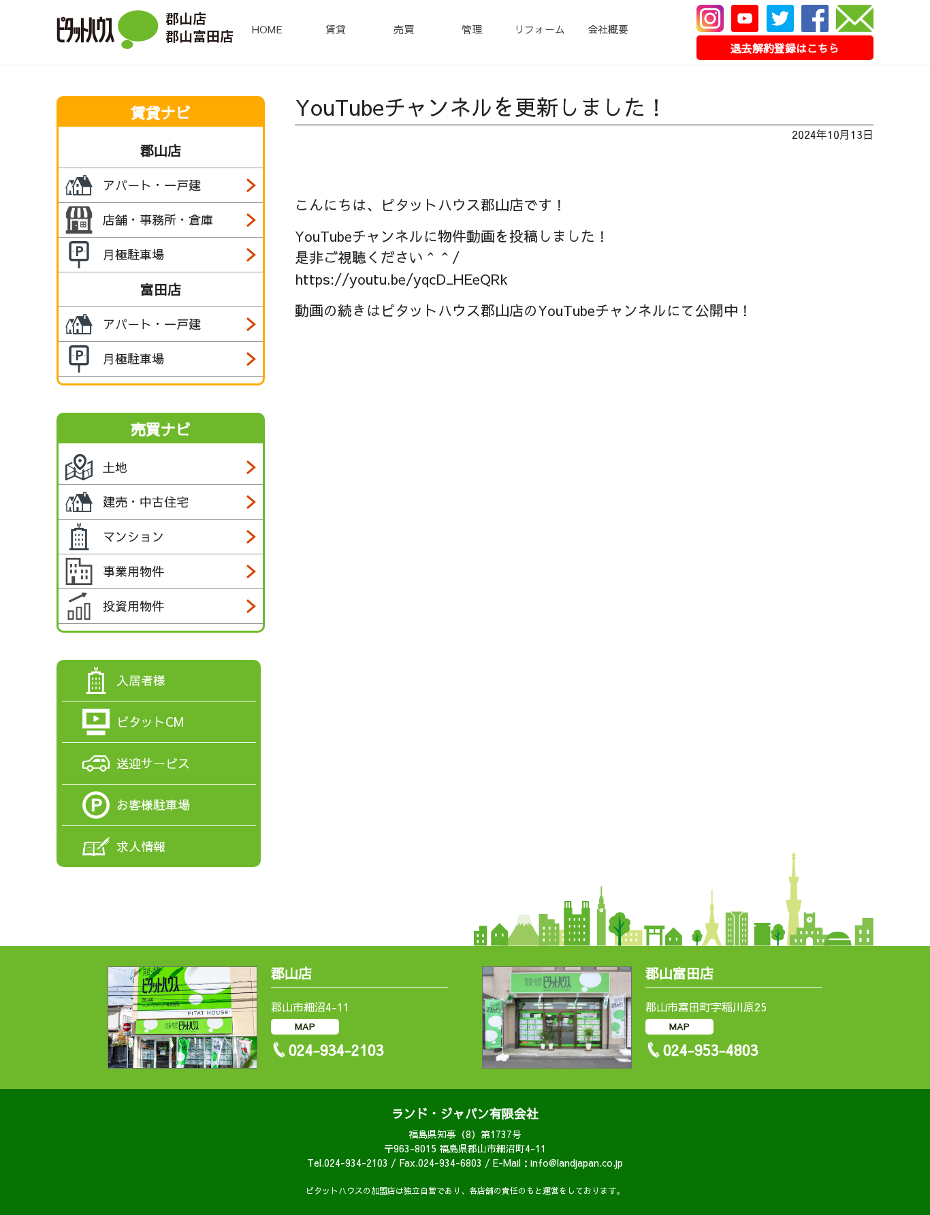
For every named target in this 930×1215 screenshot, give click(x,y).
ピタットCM (150, 721)
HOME (267, 29)
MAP (305, 1026)
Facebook (815, 18)
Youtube (744, 18)
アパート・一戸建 (152, 184)
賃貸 (335, 29)
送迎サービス (153, 763)
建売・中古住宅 (146, 501)
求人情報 (140, 846)
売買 (404, 29)
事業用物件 (133, 571)
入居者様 (140, 680)
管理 (472, 29)
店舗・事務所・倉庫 (158, 219)
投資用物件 (133, 605)
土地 (115, 466)
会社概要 (608, 29)
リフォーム (539, 29)
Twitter (780, 18)
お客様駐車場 (153, 804)
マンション (133, 536)
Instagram (710, 18)
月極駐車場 (133, 254)
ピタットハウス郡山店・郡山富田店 (145, 29)
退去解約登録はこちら (785, 47)
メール (854, 18)
